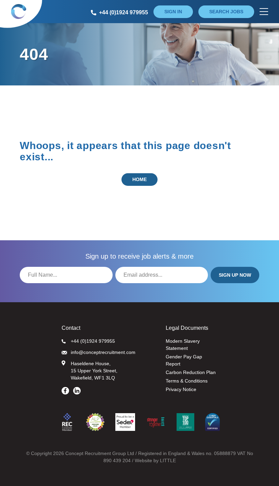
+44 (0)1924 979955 (93, 341)
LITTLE (168, 460)
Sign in (173, 11)
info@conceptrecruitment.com (103, 352)
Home (139, 179)
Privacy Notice (181, 389)
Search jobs (226, 11)
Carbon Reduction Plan (191, 372)
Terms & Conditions (187, 381)
